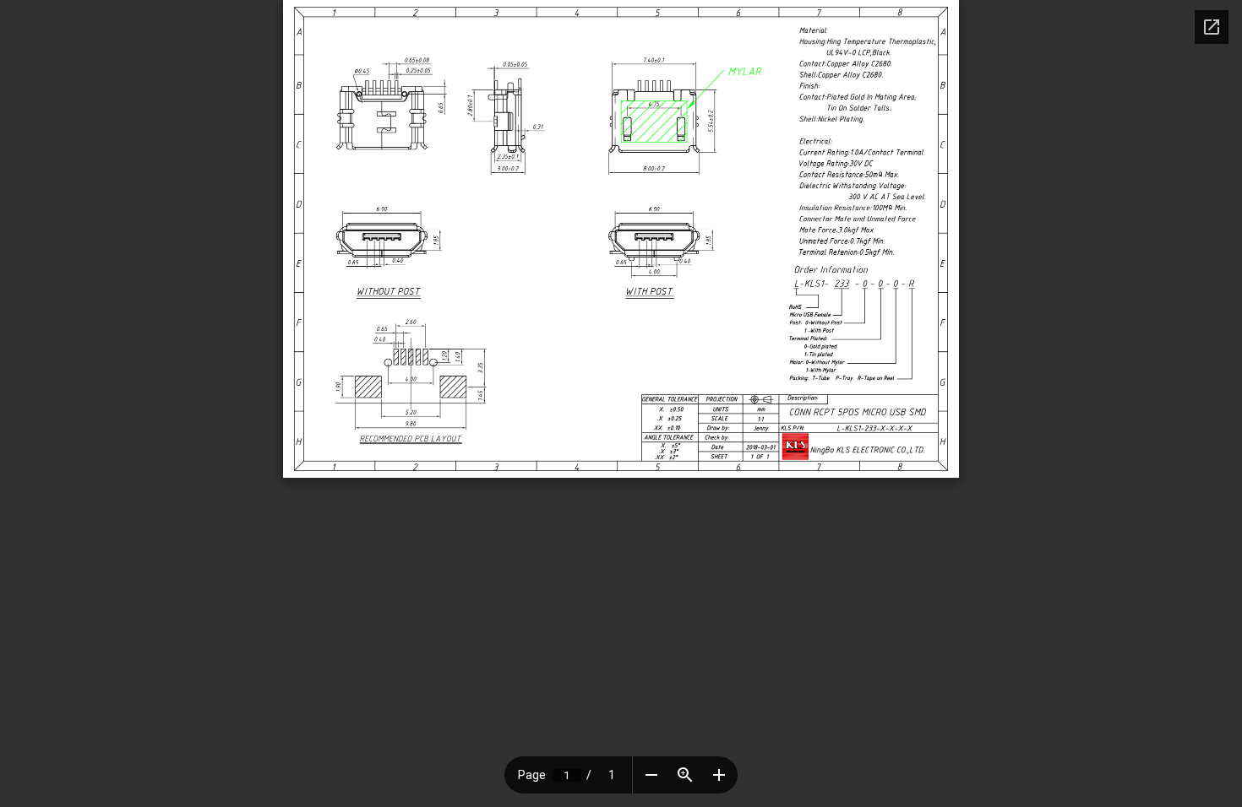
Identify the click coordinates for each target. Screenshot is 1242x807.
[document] (621, 239)
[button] (651, 775)
